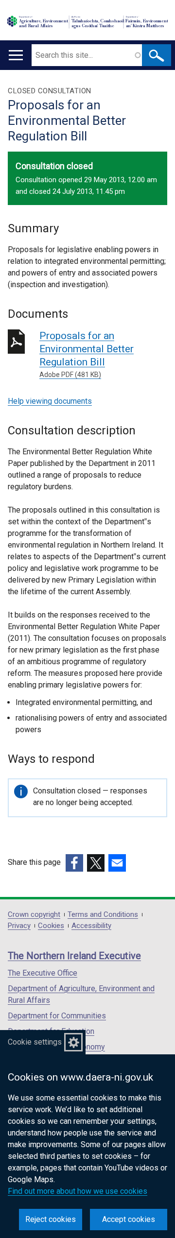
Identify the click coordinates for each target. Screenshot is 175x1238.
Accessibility (91, 925)
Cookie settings (35, 1042)
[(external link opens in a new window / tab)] (74, 863)
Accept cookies (128, 1219)
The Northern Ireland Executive (74, 956)
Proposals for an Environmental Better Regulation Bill (86, 354)
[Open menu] (16, 55)
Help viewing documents (50, 401)
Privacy (19, 925)
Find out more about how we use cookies (77, 1191)
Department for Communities (57, 1015)
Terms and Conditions (103, 914)
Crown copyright (34, 914)
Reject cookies (50, 1219)
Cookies (51, 925)
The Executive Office (42, 973)
